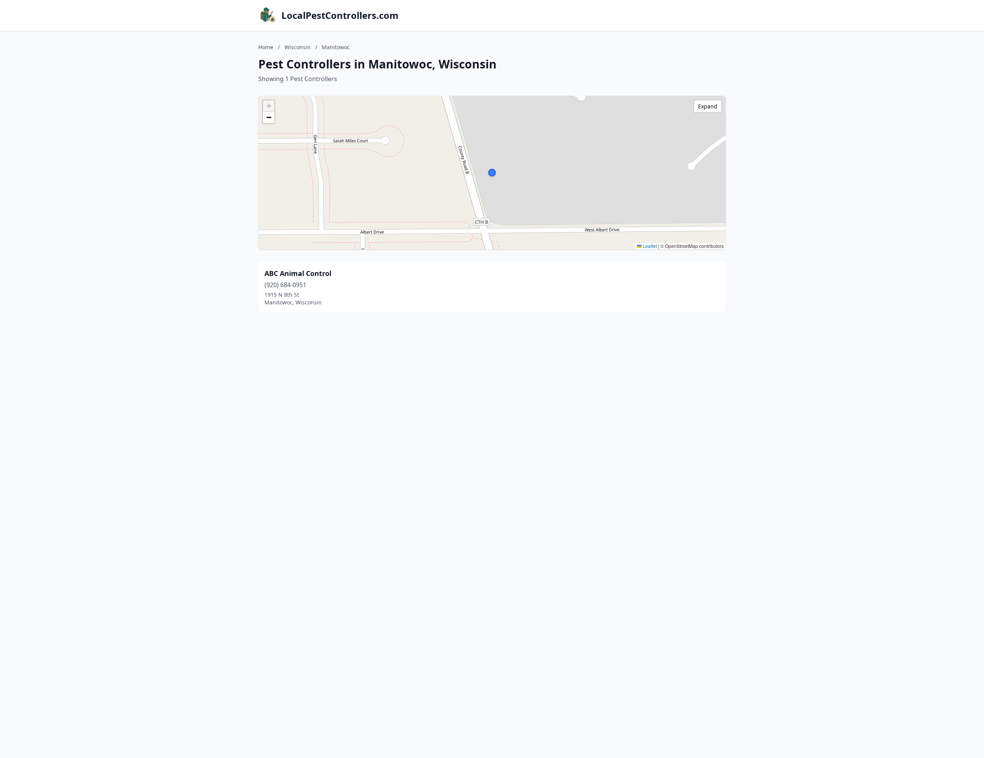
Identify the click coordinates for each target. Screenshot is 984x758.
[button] (492, 172)
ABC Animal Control (297, 273)
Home (265, 47)
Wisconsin (297, 47)
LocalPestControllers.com (340, 15)
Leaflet (649, 246)
